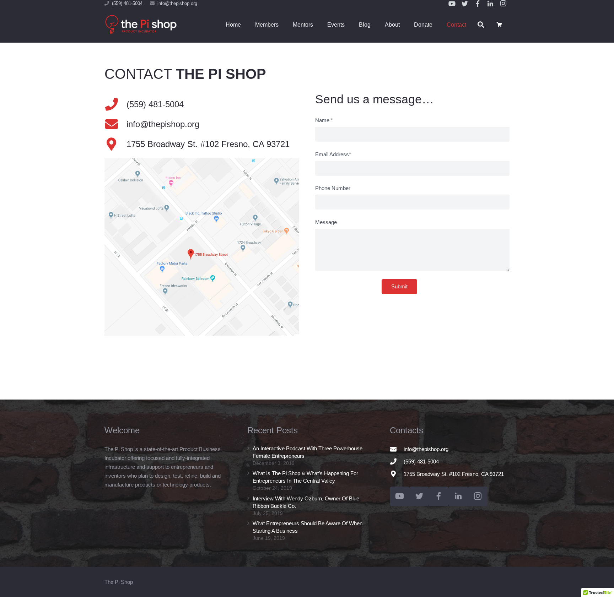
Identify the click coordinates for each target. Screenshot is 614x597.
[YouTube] (399, 496)
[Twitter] (419, 496)
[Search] (480, 24)
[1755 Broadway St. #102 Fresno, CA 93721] (115, 144)
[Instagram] (478, 496)
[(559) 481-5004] (396, 461)
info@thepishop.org (177, 3)
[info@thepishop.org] (115, 124)
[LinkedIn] (458, 496)
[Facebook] (438, 496)
